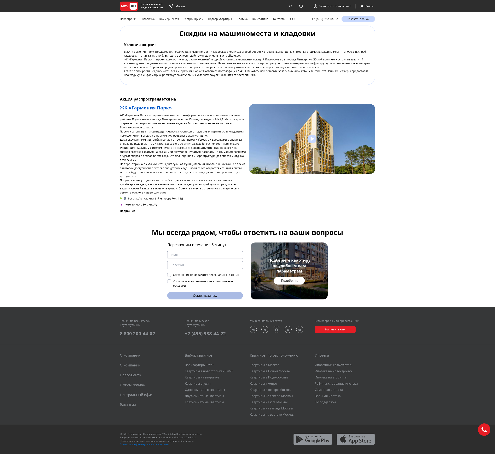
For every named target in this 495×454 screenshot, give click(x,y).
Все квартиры (198, 365)
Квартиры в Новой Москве (270, 371)
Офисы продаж (132, 385)
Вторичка (148, 19)
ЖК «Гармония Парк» (140, 51)
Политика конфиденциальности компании (144, 444)
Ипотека (242, 19)
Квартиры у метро (263, 383)
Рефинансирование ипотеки (336, 383)
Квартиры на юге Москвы (269, 402)
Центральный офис (136, 394)
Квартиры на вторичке (202, 377)
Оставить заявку (205, 295)
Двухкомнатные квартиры (204, 396)
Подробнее (127, 211)
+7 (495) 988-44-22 (325, 19)
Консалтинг (260, 19)
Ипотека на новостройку (333, 371)
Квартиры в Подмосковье (269, 377)
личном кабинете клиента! (308, 71)
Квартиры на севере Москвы (271, 396)
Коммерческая (169, 19)
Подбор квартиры (220, 19)
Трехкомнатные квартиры (204, 402)
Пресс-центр (130, 375)
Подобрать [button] (289, 281)
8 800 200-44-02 (137, 333)
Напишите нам (335, 329)
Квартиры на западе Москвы (271, 408)
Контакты (278, 19)
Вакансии (128, 404)
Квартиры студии (198, 383)
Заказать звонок (358, 19)
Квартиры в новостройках (208, 371)
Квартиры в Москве (264, 365)
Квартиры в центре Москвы (270, 390)
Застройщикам (193, 19)
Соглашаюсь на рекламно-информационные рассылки (203, 283)
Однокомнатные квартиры (205, 390)
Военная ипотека (328, 396)
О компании (130, 365)
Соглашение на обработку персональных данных (206, 275)
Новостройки (128, 19)
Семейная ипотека (329, 390)
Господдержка (325, 402)
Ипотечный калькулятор (333, 365)
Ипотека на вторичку (330, 377)
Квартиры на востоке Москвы (272, 414)
